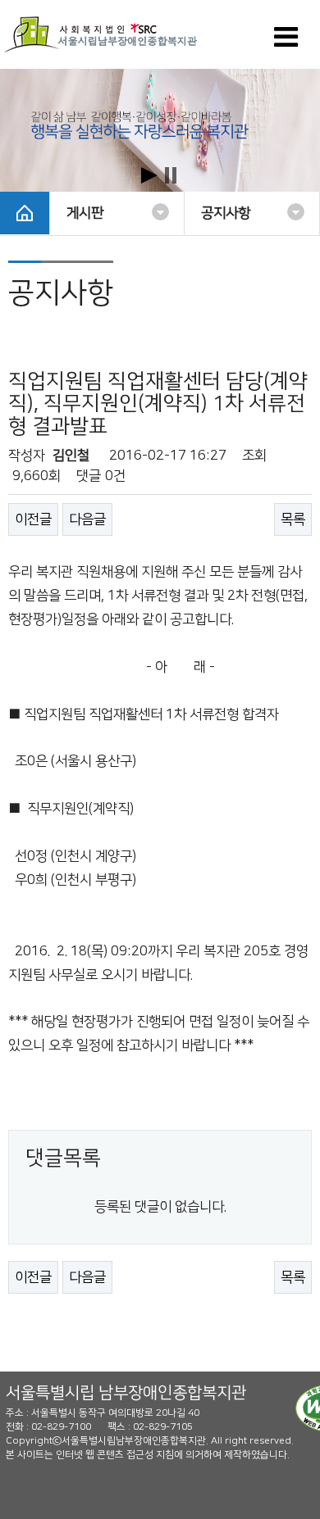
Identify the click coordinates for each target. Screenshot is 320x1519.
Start (149, 175)
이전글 (33, 519)
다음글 (87, 519)
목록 (293, 519)
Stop (170, 175)
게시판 (84, 213)
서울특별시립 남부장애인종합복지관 (126, 1393)
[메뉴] (286, 42)
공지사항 (225, 213)
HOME (24, 213)
